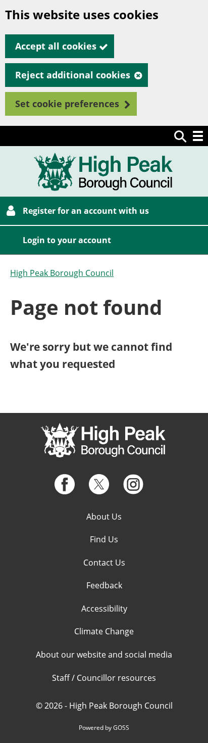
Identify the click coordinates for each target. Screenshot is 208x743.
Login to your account (67, 240)
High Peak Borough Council (62, 272)
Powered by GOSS (104, 727)
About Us (104, 516)
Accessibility (104, 608)
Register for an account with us (86, 210)
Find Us (104, 539)
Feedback (104, 585)
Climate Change (104, 631)
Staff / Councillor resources (104, 677)
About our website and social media (104, 654)
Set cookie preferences (67, 104)
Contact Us (104, 562)
